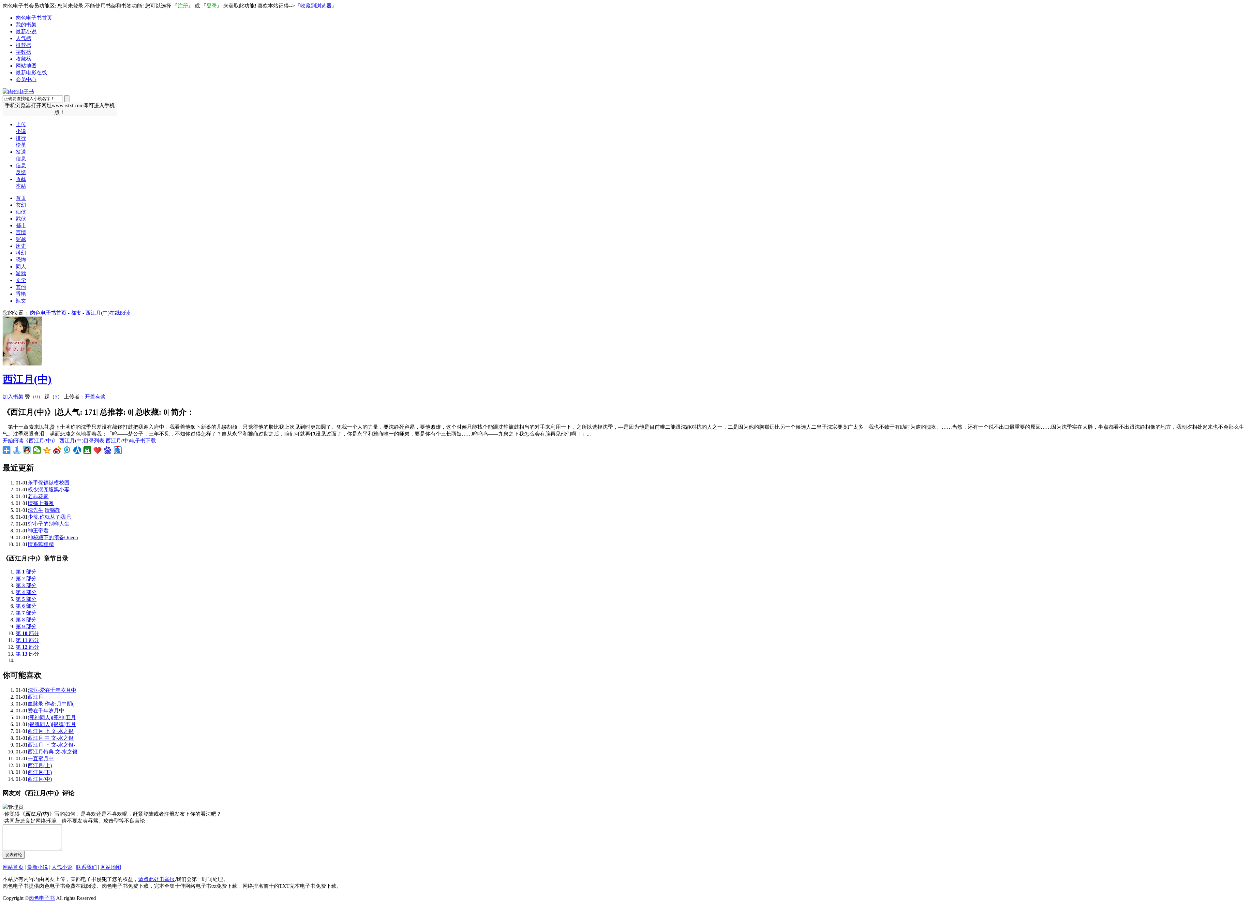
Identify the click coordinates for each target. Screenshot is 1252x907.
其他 (21, 287)
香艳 (21, 294)
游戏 (21, 273)
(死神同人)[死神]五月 (52, 717)
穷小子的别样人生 (48, 524)
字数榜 (23, 52)
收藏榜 (23, 59)
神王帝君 (38, 530)
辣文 (21, 301)
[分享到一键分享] (17, 450)
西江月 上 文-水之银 (51, 731)
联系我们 (86, 867)
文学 (21, 280)
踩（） (53, 396)
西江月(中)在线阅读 (107, 313)
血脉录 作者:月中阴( (51, 703)
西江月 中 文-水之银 (51, 738)
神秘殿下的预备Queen (53, 537)
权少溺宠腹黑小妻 (48, 489)
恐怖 (21, 259)
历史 (21, 246)
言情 (21, 232)
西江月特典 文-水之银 (53, 751)
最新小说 (26, 31)
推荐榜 (23, 45)
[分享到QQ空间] (47, 450)
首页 (21, 198)
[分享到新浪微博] (57, 450)
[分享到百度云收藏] (98, 450)
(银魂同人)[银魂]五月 (52, 724)
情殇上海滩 (41, 503)
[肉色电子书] (18, 91)
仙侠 (21, 212)
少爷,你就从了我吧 (49, 517)
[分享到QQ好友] (27, 450)
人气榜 (23, 38)
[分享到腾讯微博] (67, 450)
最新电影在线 (31, 72)
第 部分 (26, 571)
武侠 (21, 218)
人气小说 (62, 867)
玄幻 (21, 205)
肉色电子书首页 (34, 18)
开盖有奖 (95, 396)
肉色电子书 (42, 898)
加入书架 (13, 396)
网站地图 (26, 65)
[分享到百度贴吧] (118, 450)
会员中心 (26, 79)
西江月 (35, 697)
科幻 (21, 253)
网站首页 (13, 867)
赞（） (34, 396)
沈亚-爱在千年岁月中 (52, 690)
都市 (21, 225)
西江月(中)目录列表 (81, 440)
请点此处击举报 (156, 879)
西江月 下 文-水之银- (51, 745)
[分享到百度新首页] (108, 450)
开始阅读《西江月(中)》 (30, 440)
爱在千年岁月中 (46, 710)
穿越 (21, 239)
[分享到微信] (37, 450)
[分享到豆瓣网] (87, 450)
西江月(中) (27, 379)
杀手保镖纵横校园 (48, 482)
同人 (21, 266)
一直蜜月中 (41, 758)
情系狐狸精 (41, 544)
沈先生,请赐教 (44, 510)
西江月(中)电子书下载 (131, 440)
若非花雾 (38, 496)
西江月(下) (40, 772)
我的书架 (26, 24)
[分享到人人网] (77, 450)
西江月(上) (40, 765)
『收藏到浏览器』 (316, 5)
